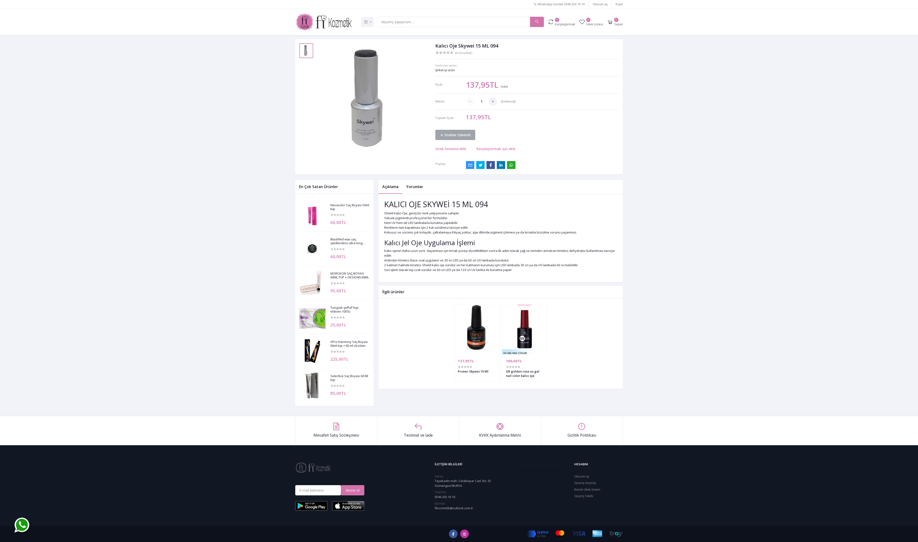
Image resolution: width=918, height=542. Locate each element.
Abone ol (353, 490)
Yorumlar (414, 186)
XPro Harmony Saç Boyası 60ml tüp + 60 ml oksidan (349, 343)
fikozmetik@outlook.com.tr (454, 508)
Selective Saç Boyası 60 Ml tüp (349, 378)
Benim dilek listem (587, 489)
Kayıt (619, 4)
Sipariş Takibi (583, 496)
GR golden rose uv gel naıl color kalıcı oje (522, 373)
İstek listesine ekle (451, 148)
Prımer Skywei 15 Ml (473, 371)
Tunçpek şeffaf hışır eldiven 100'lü (344, 309)
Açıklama (390, 186)
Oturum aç (600, 4)
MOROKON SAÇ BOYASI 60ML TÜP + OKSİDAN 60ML (349, 275)
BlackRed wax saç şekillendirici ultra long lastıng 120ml (346, 241)
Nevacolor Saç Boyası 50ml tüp (349, 207)
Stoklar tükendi (456, 135)
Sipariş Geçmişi (585, 483)
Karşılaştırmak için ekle (495, 148)
